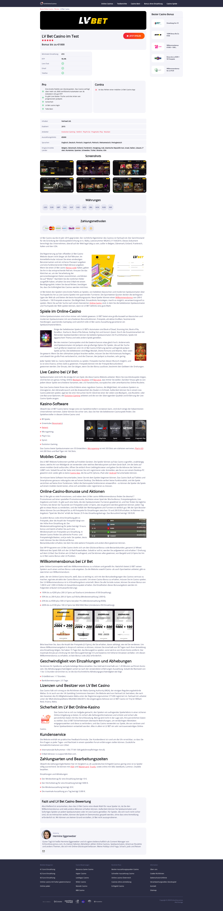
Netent (45, 427)
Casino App (75, 473)
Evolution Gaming (68, 132)
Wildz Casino (81, 882)
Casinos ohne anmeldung (121, 882)
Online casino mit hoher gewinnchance (55, 882)
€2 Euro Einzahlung (47, 873)
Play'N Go (86, 132)
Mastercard (84, 766)
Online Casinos (107, 4)
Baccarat (97, 380)
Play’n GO (139, 448)
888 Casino (80, 890)
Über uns (153, 869)
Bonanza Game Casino (84, 869)
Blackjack (77, 380)
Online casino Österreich (121, 878)
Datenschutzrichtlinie (158, 878)
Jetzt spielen (135, 36)
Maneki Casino (81, 886)
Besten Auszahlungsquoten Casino (125, 869)
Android (112, 473)
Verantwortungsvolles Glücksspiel (163, 882)
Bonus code (71, 267)
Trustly (93, 766)
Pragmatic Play (97, 132)
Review (56, 9)
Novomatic (57, 423)
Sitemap (153, 890)
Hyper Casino (81, 873)
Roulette (85, 380)
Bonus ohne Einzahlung (153, 4)
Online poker (45, 886)
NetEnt (79, 132)
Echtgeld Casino (118, 886)
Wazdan (107, 132)
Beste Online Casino (46, 9)
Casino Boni (135, 4)
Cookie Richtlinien (157, 873)
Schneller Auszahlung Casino (123, 873)
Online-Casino (96, 303)
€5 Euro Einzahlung (47, 878)
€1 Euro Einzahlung (47, 869)
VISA (72, 766)
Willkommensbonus (124, 297)
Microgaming (93, 448)
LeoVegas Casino (82, 878)
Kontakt (153, 886)
